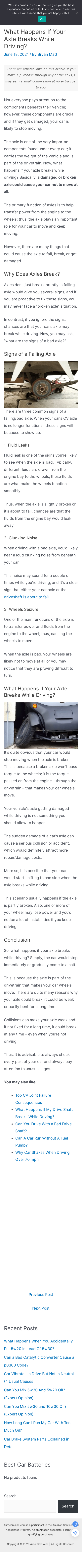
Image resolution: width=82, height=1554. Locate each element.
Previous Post (41, 1294)
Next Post (41, 1308)
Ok (42, 19)
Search (10, 1495)
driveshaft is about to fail (26, 597)
